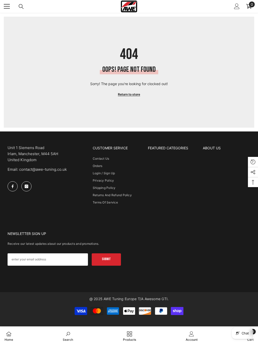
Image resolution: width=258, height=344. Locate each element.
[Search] (21, 7)
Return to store (129, 94)
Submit (106, 259)
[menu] (7, 6)
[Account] (237, 6)
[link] (68, 336)
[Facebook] (13, 186)
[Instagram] (26, 186)
